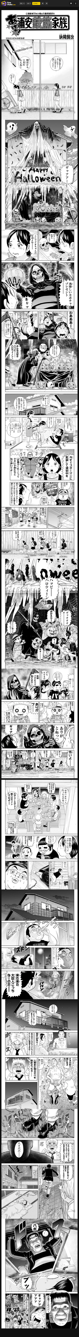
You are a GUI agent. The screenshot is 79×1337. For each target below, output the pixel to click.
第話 (35, 3)
